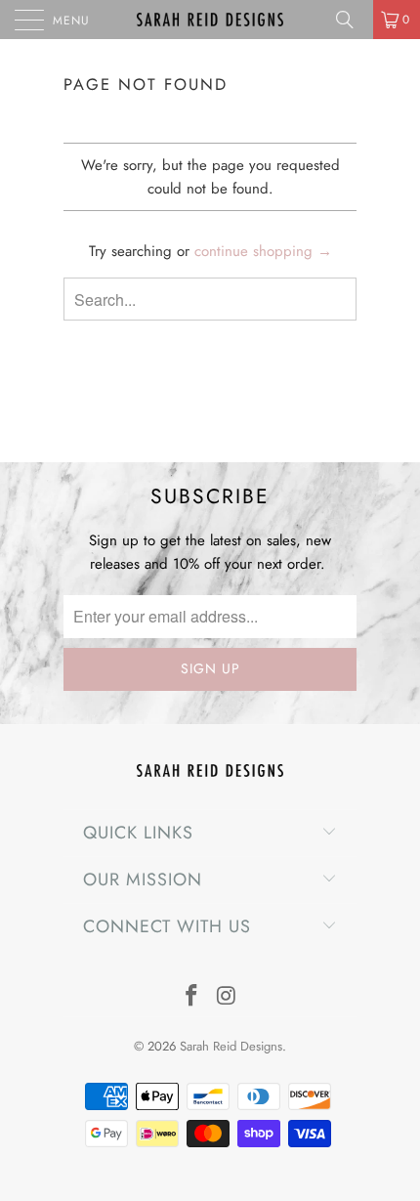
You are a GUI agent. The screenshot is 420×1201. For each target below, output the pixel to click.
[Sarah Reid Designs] (210, 19)
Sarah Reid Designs (231, 1046)
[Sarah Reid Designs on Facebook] (191, 997)
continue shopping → (263, 251)
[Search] (351, 19)
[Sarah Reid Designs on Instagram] (226, 997)
